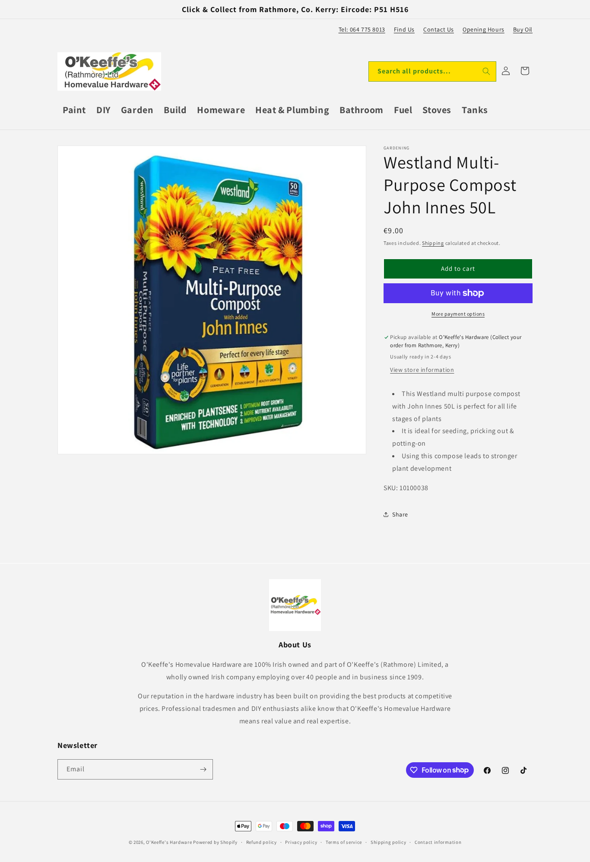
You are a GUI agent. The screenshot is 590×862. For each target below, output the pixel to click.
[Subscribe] (203, 769)
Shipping (433, 243)
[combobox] (432, 71)
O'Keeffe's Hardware (169, 842)
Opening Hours (483, 29)
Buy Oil (523, 29)
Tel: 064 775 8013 (362, 29)
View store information (422, 370)
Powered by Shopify (215, 842)
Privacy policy (301, 842)
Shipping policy (388, 842)
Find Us (404, 29)
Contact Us (438, 29)
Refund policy (261, 842)
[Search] (486, 71)
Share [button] (400, 514)
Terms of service (344, 842)
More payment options (458, 314)
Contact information (438, 842)
